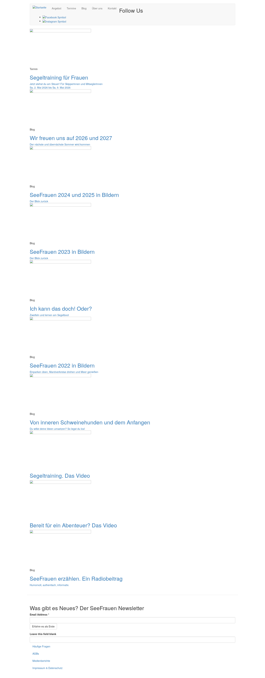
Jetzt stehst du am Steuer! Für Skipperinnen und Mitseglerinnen (66, 84)
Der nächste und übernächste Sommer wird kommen (60, 144)
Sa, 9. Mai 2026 (61, 87)
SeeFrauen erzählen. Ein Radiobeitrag (76, 578)
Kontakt (112, 8)
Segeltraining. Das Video (60, 475)
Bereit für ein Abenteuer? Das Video (73, 525)
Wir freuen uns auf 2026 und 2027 (71, 138)
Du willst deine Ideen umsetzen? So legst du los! (57, 429)
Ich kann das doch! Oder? (61, 308)
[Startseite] (41, 7)
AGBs (35, 653)
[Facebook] (54, 17)
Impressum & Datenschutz (47, 668)
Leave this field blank (43, 634)
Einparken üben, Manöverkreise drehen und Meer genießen (64, 372)
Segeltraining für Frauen (59, 77)
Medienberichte (41, 661)
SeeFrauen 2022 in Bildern (62, 365)
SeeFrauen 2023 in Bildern (62, 251)
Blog (84, 8)
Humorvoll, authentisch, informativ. (49, 585)
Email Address (39, 614)
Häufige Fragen (41, 646)
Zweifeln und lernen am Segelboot (49, 315)
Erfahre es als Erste (43, 626)
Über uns (97, 8)
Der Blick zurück (39, 201)
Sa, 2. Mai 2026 (39, 87)
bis (50, 87)
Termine (71, 8)
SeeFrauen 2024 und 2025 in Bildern (74, 195)
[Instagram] (54, 21)
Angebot (56, 8)
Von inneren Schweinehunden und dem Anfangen (90, 422)
